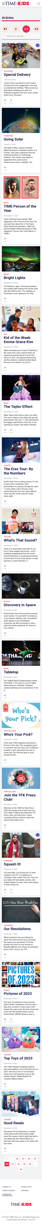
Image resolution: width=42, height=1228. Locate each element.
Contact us (6, 1187)
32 (18, 1164)
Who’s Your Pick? (18, 734)
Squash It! (12, 864)
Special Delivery (17, 74)
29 (35, 1159)
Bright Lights (14, 278)
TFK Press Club (10, 731)
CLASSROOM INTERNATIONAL (7, 1194)
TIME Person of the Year (20, 208)
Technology (8, 136)
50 (21, 1169)
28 (29, 1159)
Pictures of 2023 (18, 993)
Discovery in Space (20, 605)
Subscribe (24, 1190)
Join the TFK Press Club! (20, 797)
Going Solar (13, 139)
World (6, 203)
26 (17, 1159)
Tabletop (11, 672)
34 (30, 1164)
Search (39, 3)
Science (7, 601)
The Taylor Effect (18, 406)
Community (8, 71)
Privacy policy (26, 1187)
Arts (5, 334)
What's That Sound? (20, 540)
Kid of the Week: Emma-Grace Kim (18, 339)
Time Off (7, 465)
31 (13, 1164)
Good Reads (14, 1123)
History (6, 990)
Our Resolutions (17, 929)
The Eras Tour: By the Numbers (18, 471)
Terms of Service (8, 1190)
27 (23, 1159)
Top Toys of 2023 (18, 1058)
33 (24, 1164)
